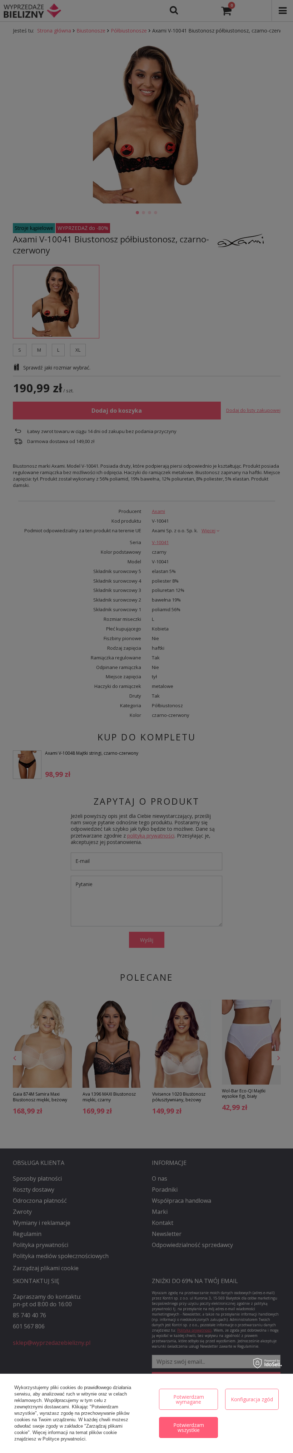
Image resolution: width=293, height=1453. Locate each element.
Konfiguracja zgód (252, 1399)
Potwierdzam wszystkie (188, 1427)
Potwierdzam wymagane (188, 1399)
